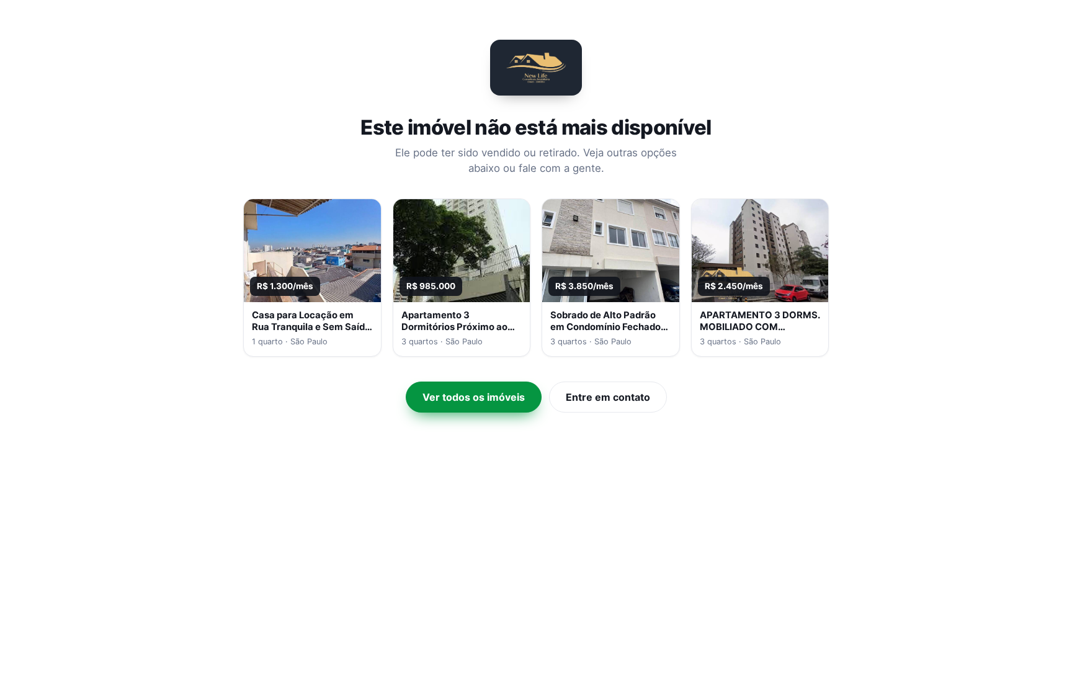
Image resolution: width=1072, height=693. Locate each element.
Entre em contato (608, 397)
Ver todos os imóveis (473, 397)
